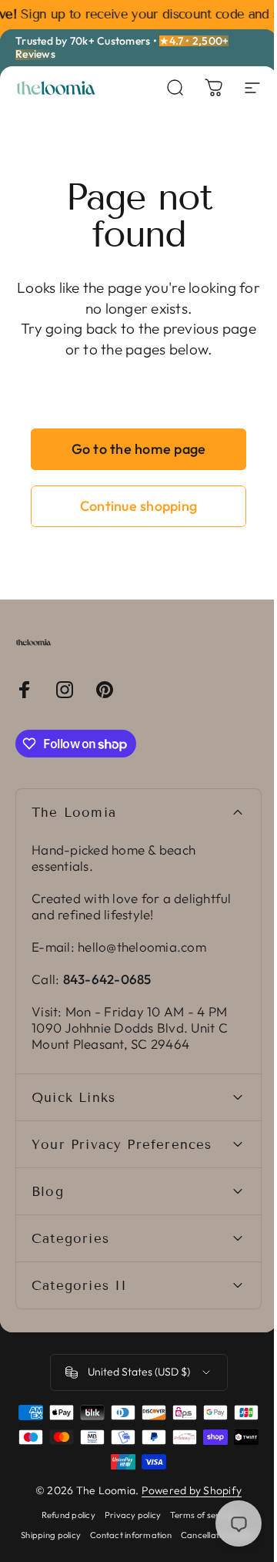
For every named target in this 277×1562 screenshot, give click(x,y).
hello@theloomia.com (142, 947)
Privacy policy (126, 1515)
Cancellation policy (133, 1555)
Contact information (167, 1535)
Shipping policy (88, 1535)
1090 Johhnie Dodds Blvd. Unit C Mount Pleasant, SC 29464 (130, 1035)
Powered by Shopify (185, 1490)
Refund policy (62, 1515)
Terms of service (197, 1515)
